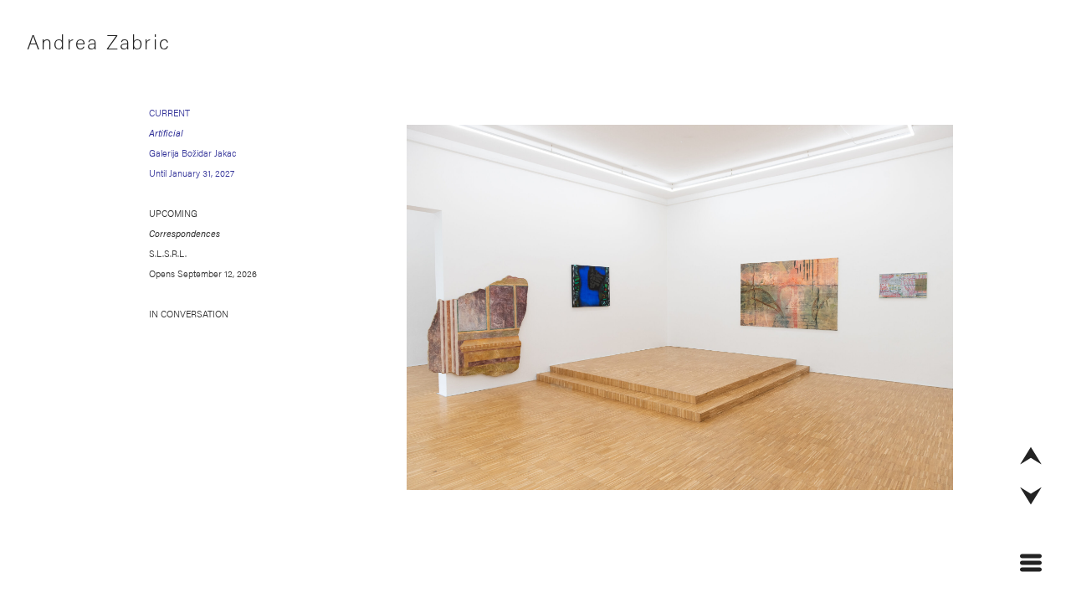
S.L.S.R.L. (168, 253)
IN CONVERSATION (188, 313)
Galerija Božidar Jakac (192, 153)
